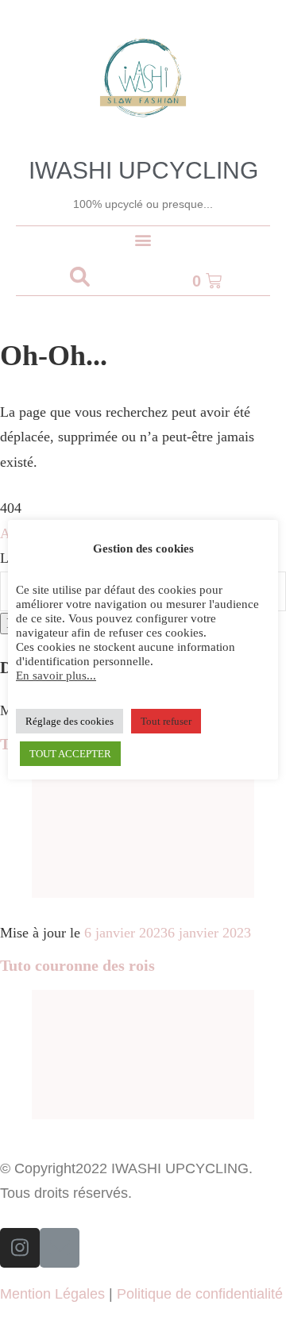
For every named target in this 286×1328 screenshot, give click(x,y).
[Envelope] (59, 1248)
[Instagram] (20, 1248)
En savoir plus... (56, 675)
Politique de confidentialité (200, 1294)
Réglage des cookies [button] (69, 721)
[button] (143, 239)
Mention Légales (52, 1294)
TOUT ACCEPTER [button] (70, 754)
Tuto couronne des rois (77, 965)
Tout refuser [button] (166, 721)
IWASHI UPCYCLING (143, 170)
